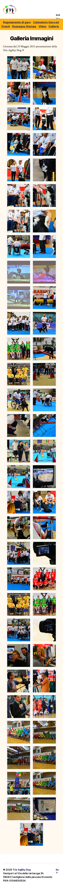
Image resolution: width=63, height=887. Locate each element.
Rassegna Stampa (24, 26)
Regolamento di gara (17, 22)
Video (42, 26)
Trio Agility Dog (22, 869)
